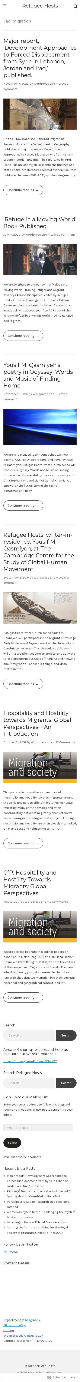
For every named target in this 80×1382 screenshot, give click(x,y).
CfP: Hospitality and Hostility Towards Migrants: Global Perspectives (30, 882)
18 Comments (65, 742)
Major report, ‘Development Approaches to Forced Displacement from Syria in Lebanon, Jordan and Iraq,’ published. (40, 57)
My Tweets (10, 1251)
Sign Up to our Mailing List (25, 1097)
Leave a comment (62, 234)
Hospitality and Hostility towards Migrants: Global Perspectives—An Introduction (37, 723)
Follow (12, 1142)
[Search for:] (29, 1035)
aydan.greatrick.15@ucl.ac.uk (23, 1335)
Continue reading (19, 191)
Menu (5, 6)
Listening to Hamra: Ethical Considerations (37, 1222)
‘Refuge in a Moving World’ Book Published (39, 222)
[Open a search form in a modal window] (75, 6)
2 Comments (59, 901)
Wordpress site (44, 83)
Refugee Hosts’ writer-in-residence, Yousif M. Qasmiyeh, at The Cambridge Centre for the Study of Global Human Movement (38, 551)
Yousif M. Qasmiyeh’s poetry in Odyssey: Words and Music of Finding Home (38, 375)
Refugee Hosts (40, 6)
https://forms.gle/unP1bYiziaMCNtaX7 (30, 1061)
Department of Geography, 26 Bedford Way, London (22, 1325)
